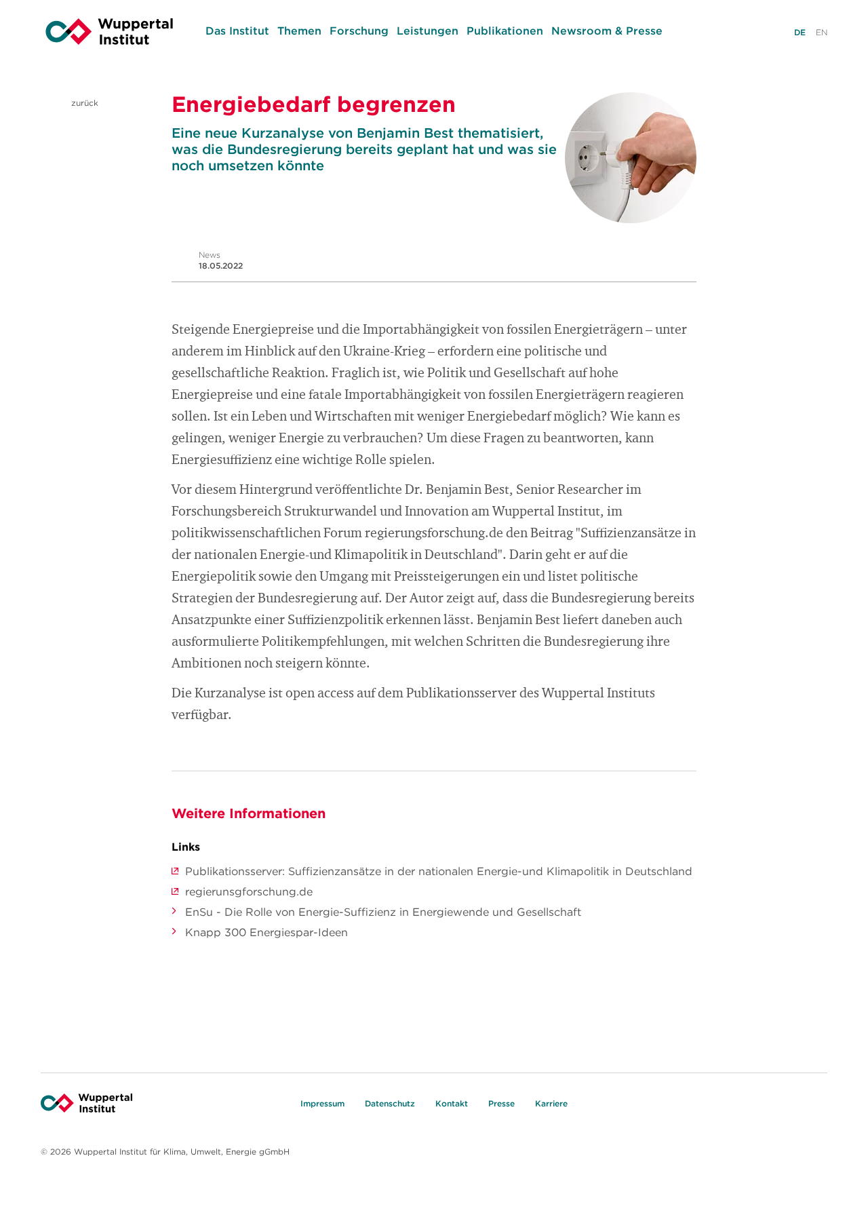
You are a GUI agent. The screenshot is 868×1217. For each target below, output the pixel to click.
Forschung (359, 30)
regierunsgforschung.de (249, 891)
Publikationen (505, 30)
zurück (83, 103)
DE (800, 32)
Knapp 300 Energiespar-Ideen (266, 932)
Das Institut (237, 30)
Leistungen (427, 30)
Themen (299, 30)
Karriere (551, 1103)
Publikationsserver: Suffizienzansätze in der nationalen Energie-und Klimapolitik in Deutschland (438, 871)
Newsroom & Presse (607, 30)
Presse (501, 1103)
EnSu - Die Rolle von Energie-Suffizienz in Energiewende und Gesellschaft (383, 912)
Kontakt (451, 1103)
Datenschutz (390, 1103)
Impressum (322, 1103)
